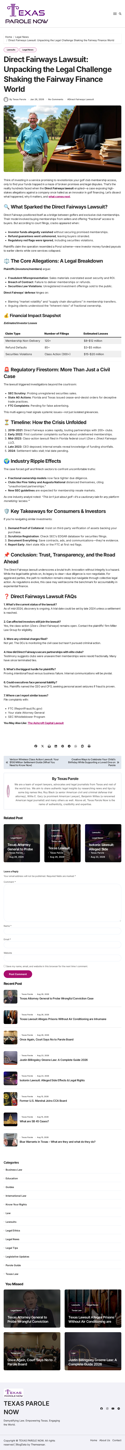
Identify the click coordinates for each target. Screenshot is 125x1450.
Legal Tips (12, 1247)
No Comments (55, 99)
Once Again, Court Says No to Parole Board (46, 1039)
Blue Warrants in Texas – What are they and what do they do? (58, 1141)
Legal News (27, 49)
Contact (116, 1440)
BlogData (21, 1444)
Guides (10, 1187)
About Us (104, 1440)
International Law (16, 1195)
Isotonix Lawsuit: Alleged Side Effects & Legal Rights (52, 1080)
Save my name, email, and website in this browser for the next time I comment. (47, 966)
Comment (10, 882)
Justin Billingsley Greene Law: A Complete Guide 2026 (54, 1059)
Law (8, 1213)
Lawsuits (11, 49)
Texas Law (56, 841)
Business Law (14, 1169)
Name (7, 926)
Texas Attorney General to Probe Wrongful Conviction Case (56, 998)
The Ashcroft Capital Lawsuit (46, 723)
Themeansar (38, 1444)
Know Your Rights (16, 1204)
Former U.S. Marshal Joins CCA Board (43, 1100)
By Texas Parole (17, 99)
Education (12, 1178)
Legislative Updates (17, 1256)
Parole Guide (13, 1265)
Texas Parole (68, 778)
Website (8, 953)
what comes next (59, 196)
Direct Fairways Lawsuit (81, 99)
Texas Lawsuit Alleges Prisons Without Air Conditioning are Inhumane (63, 1019)
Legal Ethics (13, 1230)
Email (7, 939)
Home (93, 1440)
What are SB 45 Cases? (34, 1121)
